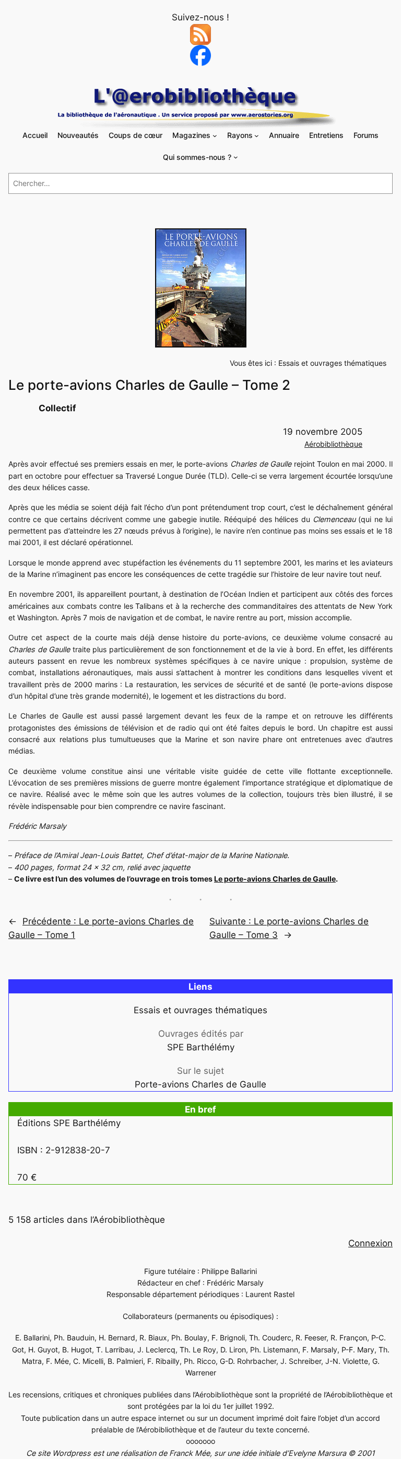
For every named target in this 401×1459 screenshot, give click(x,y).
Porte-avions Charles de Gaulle (200, 1084)
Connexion (370, 1243)
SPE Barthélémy (200, 1047)
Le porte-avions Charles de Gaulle (275, 878)
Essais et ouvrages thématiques (332, 362)
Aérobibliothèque (333, 443)
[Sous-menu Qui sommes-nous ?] (235, 157)
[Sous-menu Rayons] (256, 135)
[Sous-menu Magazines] (215, 135)
